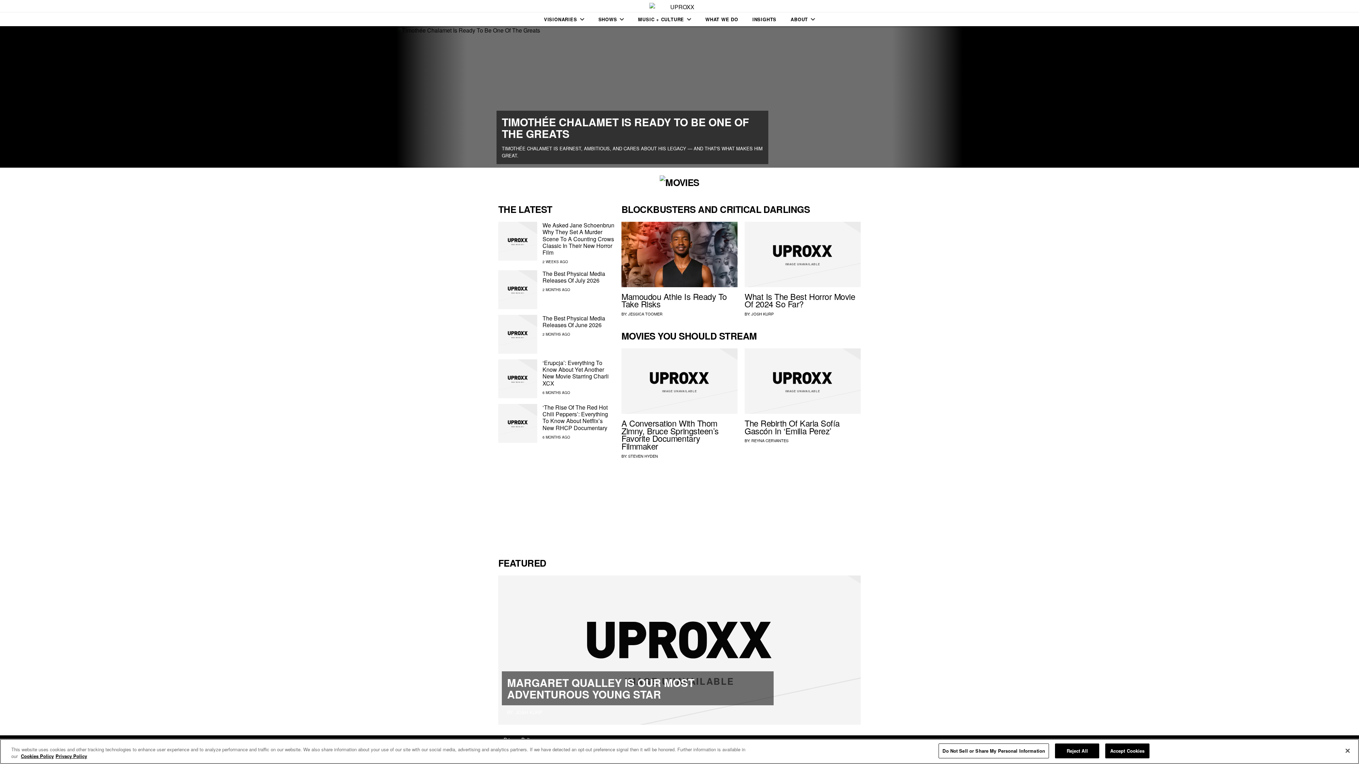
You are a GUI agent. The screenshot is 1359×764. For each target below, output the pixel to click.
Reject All (1077, 750)
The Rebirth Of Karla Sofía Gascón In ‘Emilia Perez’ (792, 427)
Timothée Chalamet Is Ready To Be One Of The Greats (625, 127)
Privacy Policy (71, 756)
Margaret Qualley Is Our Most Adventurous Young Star (600, 688)
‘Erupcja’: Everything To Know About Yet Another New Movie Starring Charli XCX (576, 373)
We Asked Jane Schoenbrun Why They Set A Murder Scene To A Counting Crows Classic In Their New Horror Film (578, 238)
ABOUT (799, 19)
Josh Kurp (762, 314)
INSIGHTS (764, 19)
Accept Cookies (1127, 750)
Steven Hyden (643, 456)
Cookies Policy (37, 756)
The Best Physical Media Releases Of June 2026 (574, 321)
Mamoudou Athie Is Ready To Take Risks (674, 300)
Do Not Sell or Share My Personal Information (993, 750)
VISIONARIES (560, 19)
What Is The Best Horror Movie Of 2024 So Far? (800, 300)
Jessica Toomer (645, 314)
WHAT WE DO (721, 19)
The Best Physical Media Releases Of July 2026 (574, 277)
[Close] (1347, 750)
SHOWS (607, 19)
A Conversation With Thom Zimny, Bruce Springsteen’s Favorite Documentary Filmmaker (670, 434)
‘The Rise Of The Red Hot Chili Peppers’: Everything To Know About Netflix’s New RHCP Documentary (575, 417)
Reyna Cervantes (770, 440)
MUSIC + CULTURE (661, 19)
